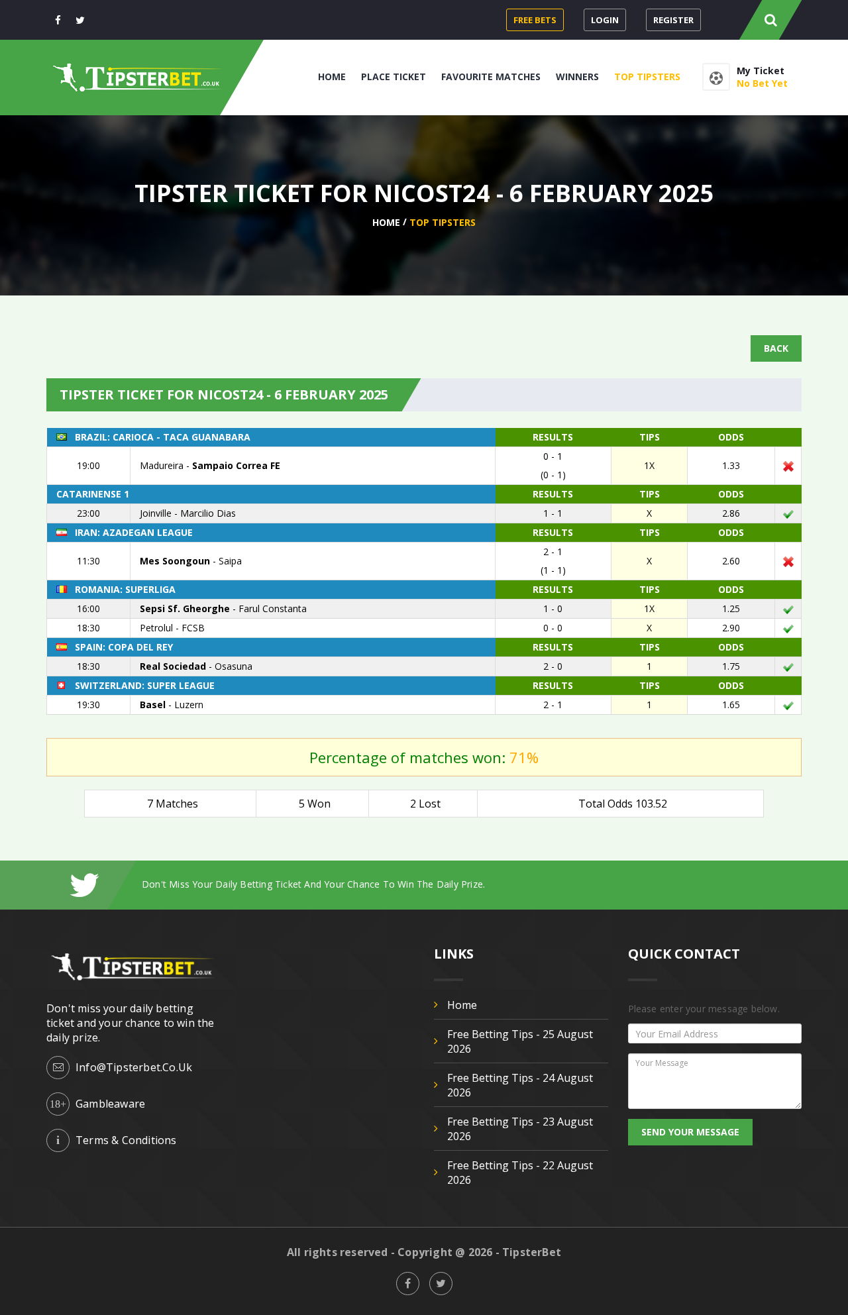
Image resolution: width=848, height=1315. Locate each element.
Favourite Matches (491, 76)
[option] (472, 884)
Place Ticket (393, 76)
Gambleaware (110, 1103)
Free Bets (534, 20)
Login (605, 20)
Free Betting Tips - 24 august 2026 (520, 1085)
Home (332, 76)
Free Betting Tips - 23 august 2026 (520, 1128)
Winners (577, 76)
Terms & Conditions (126, 1140)
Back (776, 348)
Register (673, 20)
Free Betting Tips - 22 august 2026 (520, 1172)
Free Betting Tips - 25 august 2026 (520, 1041)
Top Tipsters (647, 76)
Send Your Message (690, 1132)
